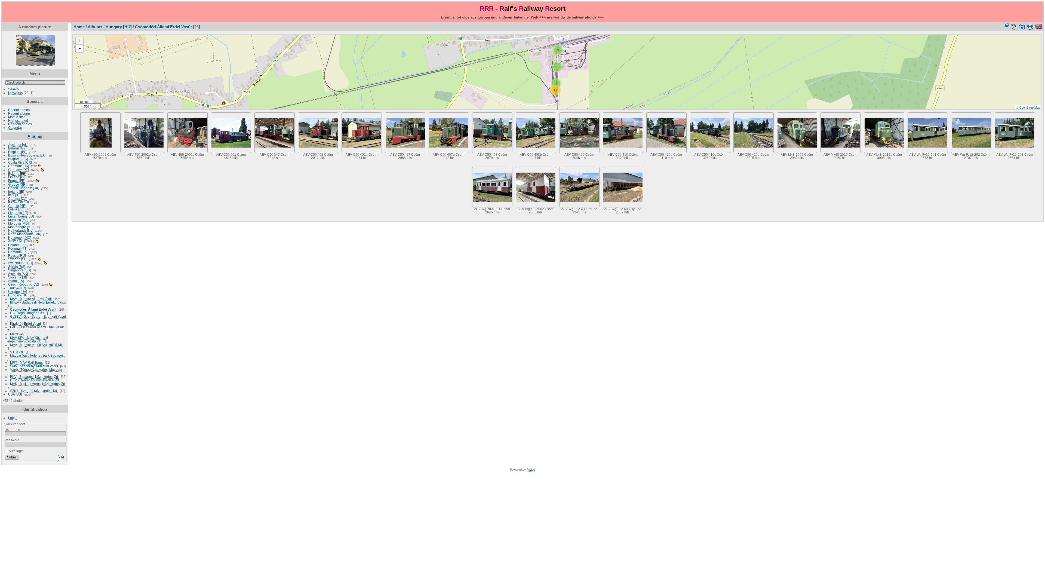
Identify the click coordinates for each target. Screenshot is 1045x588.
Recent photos (19, 110)
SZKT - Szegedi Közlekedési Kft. (34, 391)
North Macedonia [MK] (24, 234)
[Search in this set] (1006, 25)
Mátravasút (18, 334)
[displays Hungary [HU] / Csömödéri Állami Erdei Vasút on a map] (1030, 26)
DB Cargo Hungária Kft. (27, 313)
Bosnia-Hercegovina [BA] (26, 155)
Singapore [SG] (19, 270)
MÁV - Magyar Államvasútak (31, 299)
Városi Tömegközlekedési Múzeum (36, 369)
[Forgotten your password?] (60, 458)
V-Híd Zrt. (17, 352)
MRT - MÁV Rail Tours (26, 362)
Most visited (17, 117)
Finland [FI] (16, 177)
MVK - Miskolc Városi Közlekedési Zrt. (38, 383)
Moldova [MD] (18, 223)
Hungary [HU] (18, 295)
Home (79, 26)
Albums (34, 136)
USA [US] (15, 394)
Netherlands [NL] (20, 230)
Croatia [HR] (17, 205)
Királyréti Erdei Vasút (25, 323)
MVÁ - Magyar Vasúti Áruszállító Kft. (36, 345)
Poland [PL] (16, 245)
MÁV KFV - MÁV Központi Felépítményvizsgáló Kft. (26, 339)
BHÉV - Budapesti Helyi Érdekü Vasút (38, 302)
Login (12, 417)
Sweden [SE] (17, 259)
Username (12, 429)
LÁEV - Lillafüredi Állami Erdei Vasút (37, 327)
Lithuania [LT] (18, 213)
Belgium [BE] (17, 152)
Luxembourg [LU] (21, 216)
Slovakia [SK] (18, 273)
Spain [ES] (16, 281)
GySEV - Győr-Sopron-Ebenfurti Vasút (38, 316)
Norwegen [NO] (19, 237)
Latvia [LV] (15, 209)
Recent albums (19, 113)
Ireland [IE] (16, 191)
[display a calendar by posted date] (1021, 26)
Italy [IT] (13, 195)
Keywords (15, 92)
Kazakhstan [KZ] (20, 202)
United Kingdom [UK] (23, 188)
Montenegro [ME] (20, 227)
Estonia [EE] (17, 173)
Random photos (20, 124)
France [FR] (16, 180)
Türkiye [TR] (17, 288)
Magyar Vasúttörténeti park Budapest (37, 355)
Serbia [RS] (16, 266)
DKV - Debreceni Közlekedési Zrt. (35, 380)
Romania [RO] (18, 252)
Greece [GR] (17, 184)
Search (13, 89)
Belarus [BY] (17, 148)
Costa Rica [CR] (20, 162)
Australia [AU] (18, 144)
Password (12, 440)
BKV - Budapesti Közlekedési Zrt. (34, 376)
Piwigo (531, 469)
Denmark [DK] (18, 166)
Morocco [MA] (18, 220)
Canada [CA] (17, 198)
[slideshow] (1013, 26)
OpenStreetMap (1029, 107)
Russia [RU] (17, 255)
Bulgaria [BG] (18, 159)
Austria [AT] (16, 241)
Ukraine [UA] (17, 291)
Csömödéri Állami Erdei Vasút (33, 309)
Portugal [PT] (17, 248)
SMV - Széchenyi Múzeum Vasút (34, 366)
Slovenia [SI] (17, 277)
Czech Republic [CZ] (23, 284)
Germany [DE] (18, 169)
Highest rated (18, 120)
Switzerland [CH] (20, 263)
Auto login (16, 451)
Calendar (15, 127)
